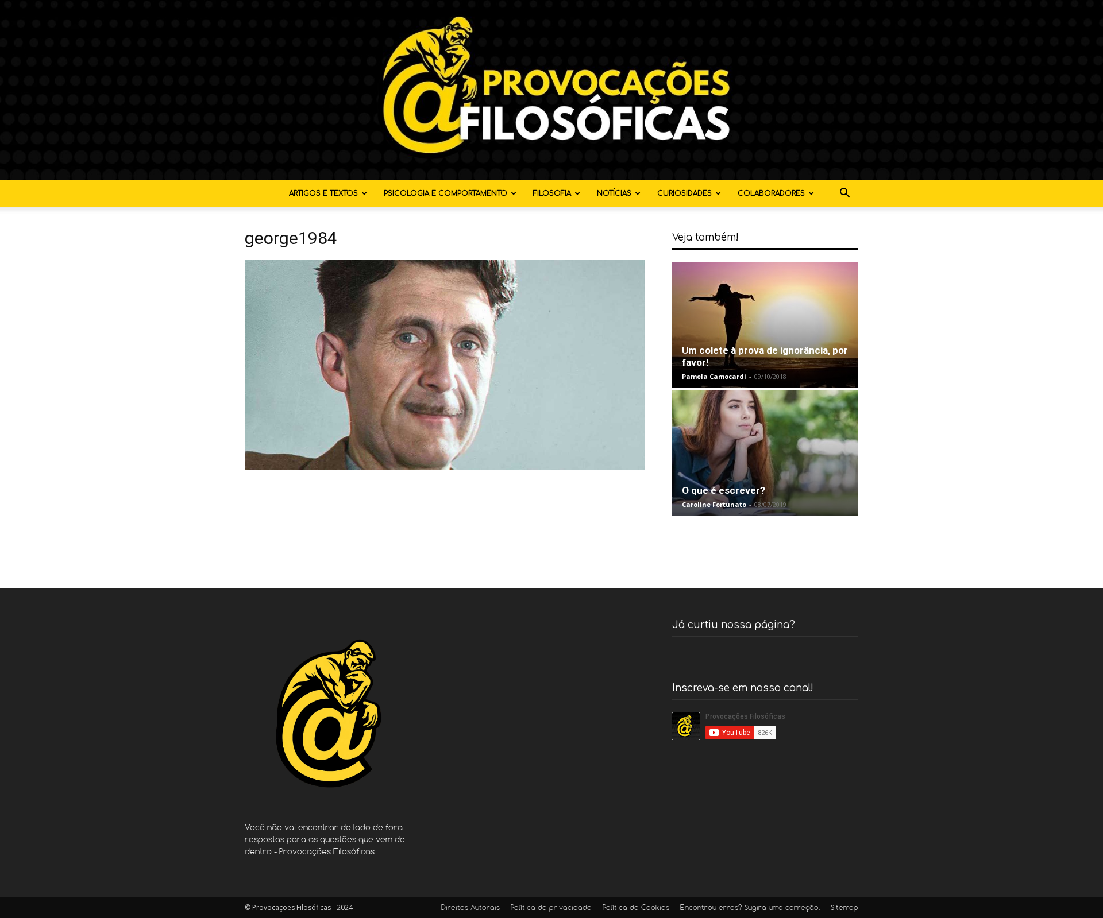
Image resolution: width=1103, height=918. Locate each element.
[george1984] (445, 467)
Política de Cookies (636, 908)
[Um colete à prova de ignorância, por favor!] (765, 325)
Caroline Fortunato (714, 504)
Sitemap (844, 908)
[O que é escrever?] (765, 453)
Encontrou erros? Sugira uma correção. (750, 908)
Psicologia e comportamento (445, 193)
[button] (844, 194)
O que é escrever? (723, 490)
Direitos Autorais (470, 908)
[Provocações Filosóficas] (551, 90)
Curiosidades (684, 193)
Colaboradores (771, 193)
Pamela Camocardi (714, 376)
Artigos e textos (323, 193)
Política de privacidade (551, 908)
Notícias (614, 193)
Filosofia (552, 193)
